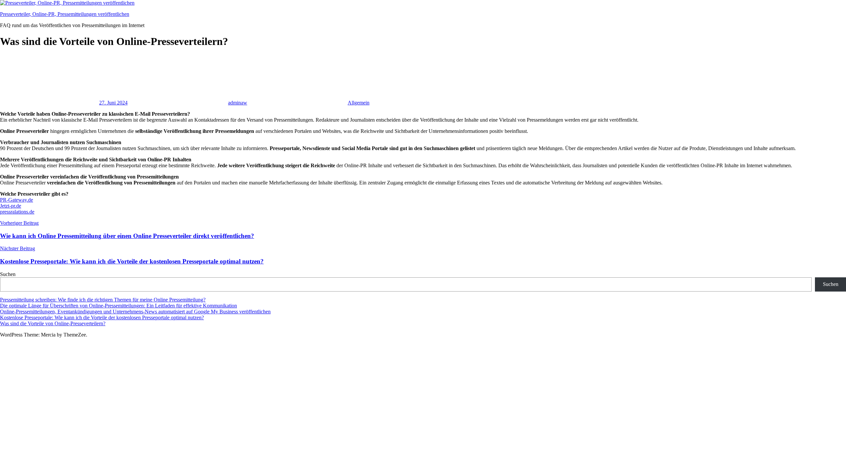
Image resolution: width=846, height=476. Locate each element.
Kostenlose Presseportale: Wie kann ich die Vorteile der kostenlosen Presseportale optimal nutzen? (102, 317)
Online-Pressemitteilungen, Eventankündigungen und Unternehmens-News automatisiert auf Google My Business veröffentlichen (135, 311)
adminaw (237, 102)
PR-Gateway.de (16, 200)
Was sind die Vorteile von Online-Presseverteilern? (52, 323)
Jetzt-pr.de (10, 206)
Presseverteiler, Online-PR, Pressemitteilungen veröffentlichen (64, 14)
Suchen (8, 274)
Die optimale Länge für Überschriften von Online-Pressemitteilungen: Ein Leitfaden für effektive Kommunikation (118, 305)
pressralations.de (17, 212)
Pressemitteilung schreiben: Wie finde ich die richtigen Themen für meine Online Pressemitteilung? (103, 299)
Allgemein (358, 102)
